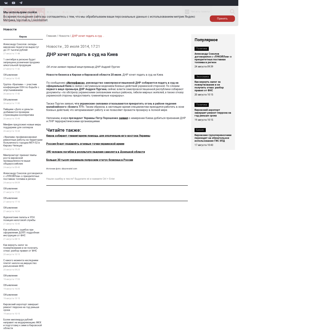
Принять (222, 18)
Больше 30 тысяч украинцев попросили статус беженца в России (89, 159)
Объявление (10, 74)
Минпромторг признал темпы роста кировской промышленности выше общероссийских (20, 159)
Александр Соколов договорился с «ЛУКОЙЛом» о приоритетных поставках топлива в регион (22, 176)
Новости (10, 29)
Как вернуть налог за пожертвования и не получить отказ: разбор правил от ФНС (20, 248)
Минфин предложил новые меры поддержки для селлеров (22, 126)
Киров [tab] (23, 36)
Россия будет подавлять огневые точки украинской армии (85, 143)
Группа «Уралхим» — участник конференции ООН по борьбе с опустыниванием (21, 87)
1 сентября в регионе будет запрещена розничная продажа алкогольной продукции (21, 62)
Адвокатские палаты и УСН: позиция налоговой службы (19, 219)
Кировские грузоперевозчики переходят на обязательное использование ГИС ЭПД (213, 138)
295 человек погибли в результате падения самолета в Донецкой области (95, 151)
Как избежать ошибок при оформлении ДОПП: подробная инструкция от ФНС (21, 232)
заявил (123, 118)
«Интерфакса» (75, 82)
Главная (51, 35)
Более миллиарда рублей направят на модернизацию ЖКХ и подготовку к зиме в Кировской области (22, 324)
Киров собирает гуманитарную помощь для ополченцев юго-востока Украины (98, 135)
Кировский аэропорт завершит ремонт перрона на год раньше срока (21, 307)
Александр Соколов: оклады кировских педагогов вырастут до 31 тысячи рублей (21, 47)
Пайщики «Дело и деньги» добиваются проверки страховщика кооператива (18, 112)
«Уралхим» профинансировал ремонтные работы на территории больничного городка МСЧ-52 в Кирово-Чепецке (22, 141)
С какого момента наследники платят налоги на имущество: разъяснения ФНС (20, 263)
